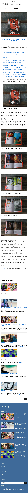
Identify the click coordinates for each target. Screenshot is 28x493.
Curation (2, 474)
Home (2, 461)
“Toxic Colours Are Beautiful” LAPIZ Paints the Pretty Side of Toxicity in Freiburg (20, 423)
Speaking (3, 479)
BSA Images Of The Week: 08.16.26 (7, 342)
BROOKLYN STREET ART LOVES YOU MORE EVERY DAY (15, 4)
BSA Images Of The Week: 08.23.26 (7, 292)
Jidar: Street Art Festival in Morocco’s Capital (9, 358)
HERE (4, 268)
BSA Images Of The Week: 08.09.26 (7, 390)
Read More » (11, 296)
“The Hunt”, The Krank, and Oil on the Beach (9, 373)
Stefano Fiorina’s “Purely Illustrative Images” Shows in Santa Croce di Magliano (20, 433)
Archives (3, 476)
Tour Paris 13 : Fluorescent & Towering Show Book (14, 40)
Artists (20, 43)
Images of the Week (5, 468)
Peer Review (3, 471)
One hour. (5, 57)
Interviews (3, 466)
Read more (14, 273)
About (2, 463)
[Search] (25, 399)
